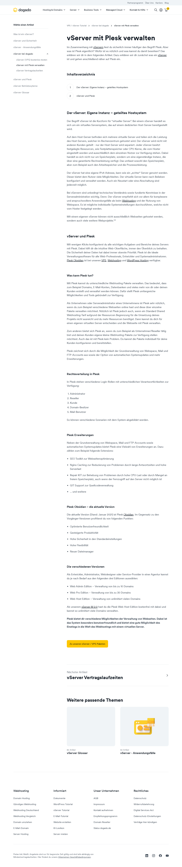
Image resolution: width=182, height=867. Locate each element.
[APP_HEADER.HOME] (22, 10)
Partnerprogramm (135, 3)
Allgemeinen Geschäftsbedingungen (74, 857)
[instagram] (153, 855)
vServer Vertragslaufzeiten (29, 70)
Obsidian (129, 514)
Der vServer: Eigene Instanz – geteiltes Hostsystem (102, 87)
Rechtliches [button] (141, 791)
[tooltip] (161, 10)
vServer (162, 55)
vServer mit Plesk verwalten (30, 65)
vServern (98, 47)
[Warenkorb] (166, 10)
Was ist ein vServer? (23, 34)
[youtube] (167, 855)
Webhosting (129, 200)
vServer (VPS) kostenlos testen (31, 59)
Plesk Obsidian (75, 260)
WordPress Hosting (138, 260)
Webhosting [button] (21, 791)
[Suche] (155, 10)
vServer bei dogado (23, 53)
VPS (103, 260)
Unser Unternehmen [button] (106, 791)
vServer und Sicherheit (25, 40)
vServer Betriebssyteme (25, 85)
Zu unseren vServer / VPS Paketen (87, 643)
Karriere (159, 3)
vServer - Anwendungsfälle (27, 47)
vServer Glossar (21, 92)
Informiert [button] (59, 791)
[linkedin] (146, 855)
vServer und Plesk (22, 79)
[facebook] (160, 855)
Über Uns (149, 3)
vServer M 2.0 (89, 606)
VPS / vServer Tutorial (76, 25)
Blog (167, 3)
